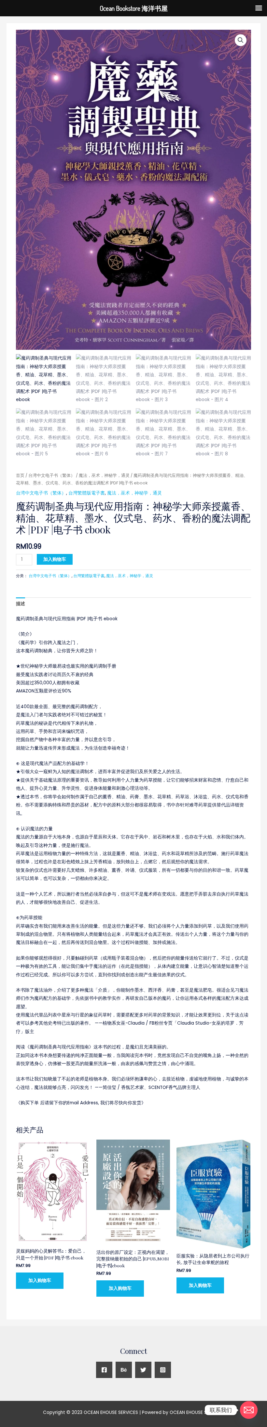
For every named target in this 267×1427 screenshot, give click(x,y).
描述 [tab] (20, 604)
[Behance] (124, 1370)
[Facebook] (104, 1370)
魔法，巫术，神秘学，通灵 (104, 475)
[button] (240, 40)
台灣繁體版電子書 (86, 493)
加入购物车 (54, 559)
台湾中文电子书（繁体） (51, 475)
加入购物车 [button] (39, 1280)
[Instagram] (163, 1370)
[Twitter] (143, 1370)
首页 (20, 475)
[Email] (249, 1410)
